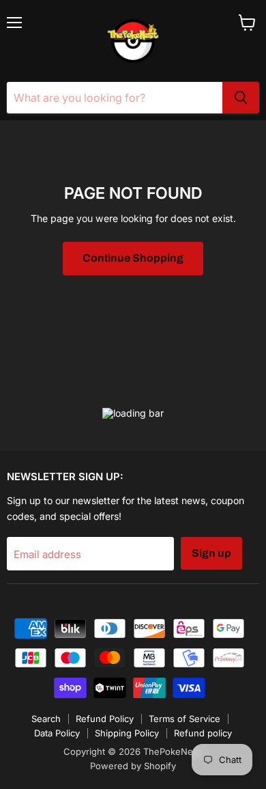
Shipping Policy (127, 733)
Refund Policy (105, 718)
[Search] (240, 97)
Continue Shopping (133, 258)
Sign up (211, 553)
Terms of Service (184, 718)
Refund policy (203, 733)
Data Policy (57, 733)
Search (46, 718)
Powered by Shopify (133, 765)
